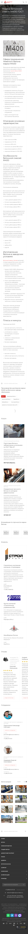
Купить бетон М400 (16, 71)
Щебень (3, 860)
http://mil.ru (7, 644)
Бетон (3, 842)
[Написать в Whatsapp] (8, 915)
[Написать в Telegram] (12, 915)
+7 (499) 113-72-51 (8, 738)
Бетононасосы (6, 864)
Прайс (3, 838)
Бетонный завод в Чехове (10, 260)
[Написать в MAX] (19, 915)
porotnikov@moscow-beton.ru (11, 734)
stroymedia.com (8, 586)
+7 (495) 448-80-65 (8, 589)
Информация (5, 874)
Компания (4, 871)
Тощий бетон (5, 849)
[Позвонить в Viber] (16, 915)
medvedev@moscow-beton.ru (11, 769)
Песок (3, 856)
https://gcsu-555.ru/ (8, 619)
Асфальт (3, 867)
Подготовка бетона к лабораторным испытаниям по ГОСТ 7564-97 (13, 445)
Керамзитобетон (6, 845)
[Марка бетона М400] (14, 48)
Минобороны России (11, 635)
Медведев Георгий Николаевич (10, 761)
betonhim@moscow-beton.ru (15, 892)
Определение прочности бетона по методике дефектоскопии (12, 491)
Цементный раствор (7, 853)
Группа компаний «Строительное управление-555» (9, 605)
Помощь (4, 878)
